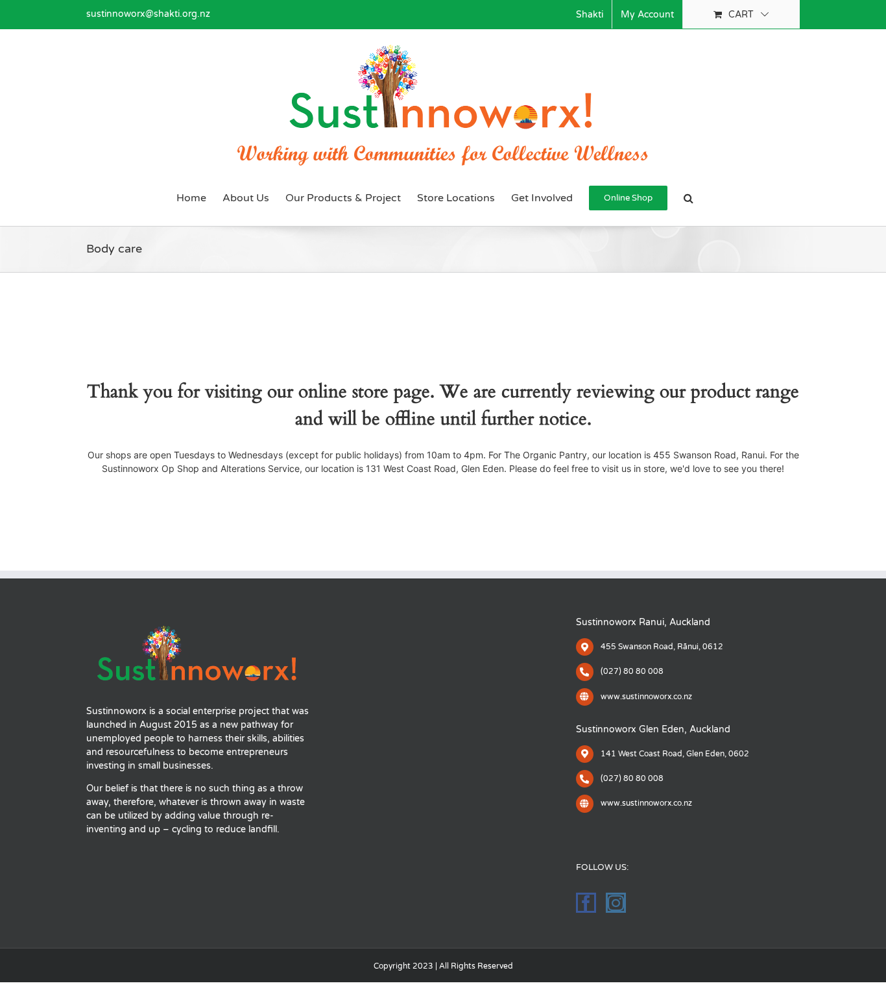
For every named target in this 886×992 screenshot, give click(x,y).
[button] (688, 198)
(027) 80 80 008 (632, 671)
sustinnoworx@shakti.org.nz (148, 13)
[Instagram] (616, 903)
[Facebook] (586, 903)
